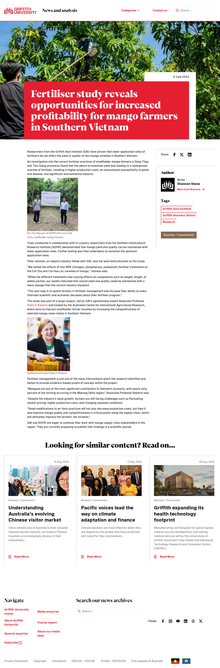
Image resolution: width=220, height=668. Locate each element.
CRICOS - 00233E (83, 661)
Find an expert (47, 622)
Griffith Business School (179, 215)
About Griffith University (13, 622)
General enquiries (16, 633)
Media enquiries (48, 611)
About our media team (48, 633)
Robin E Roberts (37, 305)
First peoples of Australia (147, 661)
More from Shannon (188, 189)
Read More (21, 556)
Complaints (59, 661)
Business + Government (179, 235)
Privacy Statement (16, 661)
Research (169, 222)
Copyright (40, 661)
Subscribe (11, 642)
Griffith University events (16, 611)
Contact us (160, 10)
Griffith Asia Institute (177, 208)
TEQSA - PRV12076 (113, 661)
